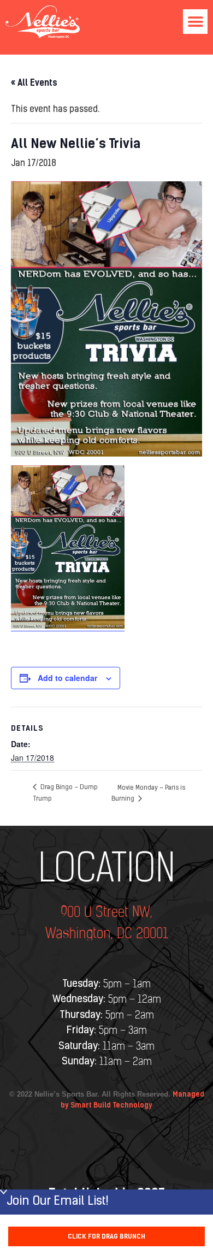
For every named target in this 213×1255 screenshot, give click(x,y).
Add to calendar (67, 677)
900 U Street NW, (106, 912)
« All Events (34, 83)
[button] (195, 21)
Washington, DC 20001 (106, 934)
